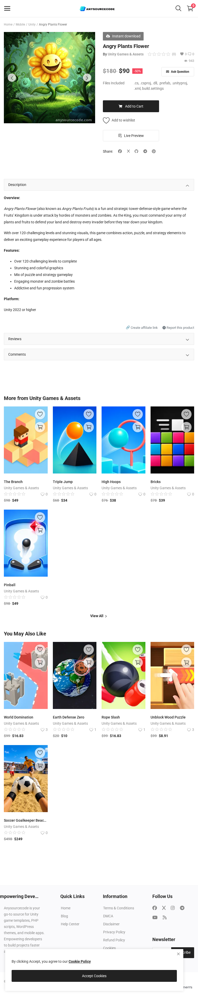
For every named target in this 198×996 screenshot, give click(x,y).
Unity (32, 24)
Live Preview (134, 136)
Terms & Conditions (118, 908)
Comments (17, 354)
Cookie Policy (80, 961)
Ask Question (179, 72)
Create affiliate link (142, 328)
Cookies (109, 948)
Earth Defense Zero (68, 717)
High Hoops (111, 482)
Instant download (126, 36)
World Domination (18, 717)
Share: (108, 151)
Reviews (14, 339)
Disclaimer (111, 924)
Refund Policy (114, 940)
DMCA (108, 916)
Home (8, 24)
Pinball (9, 585)
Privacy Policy (114, 932)
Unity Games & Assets (126, 54)
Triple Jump (63, 482)
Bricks (156, 482)
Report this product (180, 328)
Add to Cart (134, 106)
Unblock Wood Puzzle (168, 717)
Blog (64, 916)
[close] (178, 954)
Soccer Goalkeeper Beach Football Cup (26, 820)
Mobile (20, 24)
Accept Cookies (94, 976)
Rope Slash (111, 717)
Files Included (114, 83)
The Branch (13, 482)
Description (17, 185)
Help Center (70, 924)
